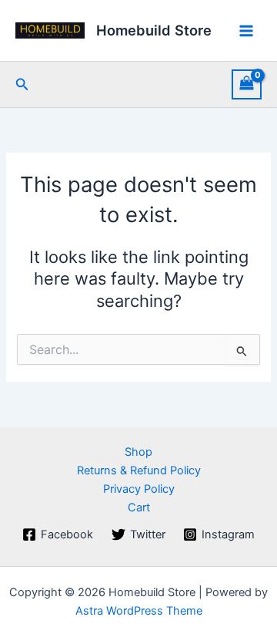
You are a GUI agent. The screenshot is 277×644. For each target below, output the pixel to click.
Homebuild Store (154, 30)
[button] (22, 84)
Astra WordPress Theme (138, 611)
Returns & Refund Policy (139, 470)
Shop (138, 452)
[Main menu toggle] (246, 30)
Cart (139, 507)
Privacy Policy (139, 489)
